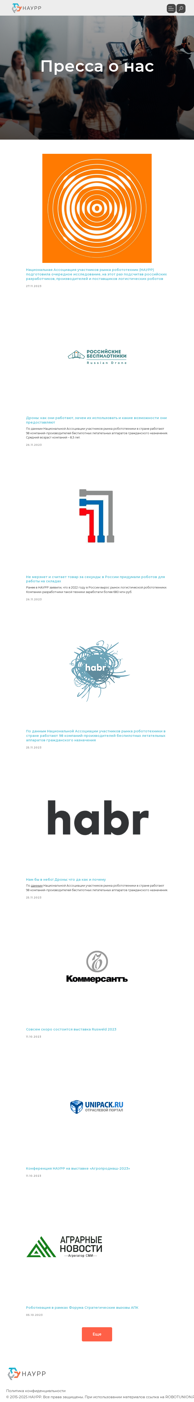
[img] (180, 8)
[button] (171, 8)
